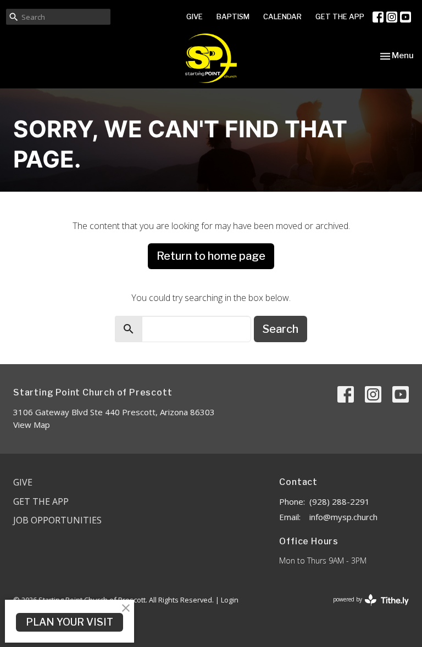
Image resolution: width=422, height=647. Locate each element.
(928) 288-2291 (339, 501)
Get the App (41, 501)
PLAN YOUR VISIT (69, 622)
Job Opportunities (57, 520)
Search (280, 329)
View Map (31, 424)
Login (229, 600)
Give (22, 482)
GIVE (194, 16)
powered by (365, 608)
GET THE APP (339, 16)
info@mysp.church (343, 516)
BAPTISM (232, 16)
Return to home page (211, 256)
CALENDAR (282, 16)
